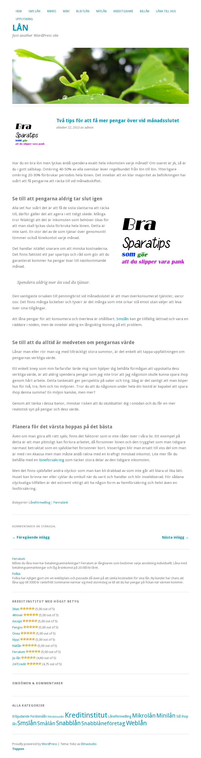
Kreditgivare (123, 11)
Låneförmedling (39, 502)
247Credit (19, 664)
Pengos (17, 627)
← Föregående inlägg (31, 537)
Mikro (51, 11)
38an (15, 609)
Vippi (15, 639)
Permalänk (60, 502)
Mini (66, 11)
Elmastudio (89, 744)
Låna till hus (166, 11)
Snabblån (68, 723)
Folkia (16, 574)
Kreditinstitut (86, 715)
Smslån (122, 319)
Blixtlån (82, 11)
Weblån (136, 723)
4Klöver (17, 615)
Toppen (18, 749)
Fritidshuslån (56, 716)
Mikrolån (144, 715)
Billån (144, 11)
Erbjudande (20, 716)
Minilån (166, 715)
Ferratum (18, 559)
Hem (19, 11)
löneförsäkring (51, 460)
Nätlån (101, 11)
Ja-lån (16, 658)
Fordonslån (38, 716)
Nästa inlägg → (175, 537)
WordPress (49, 744)
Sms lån (34, 11)
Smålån (46, 723)
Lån (20, 28)
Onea (16, 633)
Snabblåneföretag (103, 723)
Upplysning (24, 19)
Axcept (17, 621)
